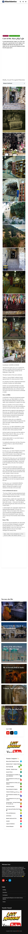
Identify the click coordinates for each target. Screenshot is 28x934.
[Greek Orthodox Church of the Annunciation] (14, 632)
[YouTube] (8, 733)
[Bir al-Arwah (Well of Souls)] (14, 673)
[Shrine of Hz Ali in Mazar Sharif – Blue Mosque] (14, 652)
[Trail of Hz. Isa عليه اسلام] (14, 715)
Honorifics (5, 892)
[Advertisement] (14, 19)
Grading (4, 889)
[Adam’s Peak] (14, 611)
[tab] (14, 83)
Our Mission (5, 895)
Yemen (4, 901)
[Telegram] (15, 733)
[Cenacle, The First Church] (14, 694)
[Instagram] (11, 733)
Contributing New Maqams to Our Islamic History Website (13, 898)
